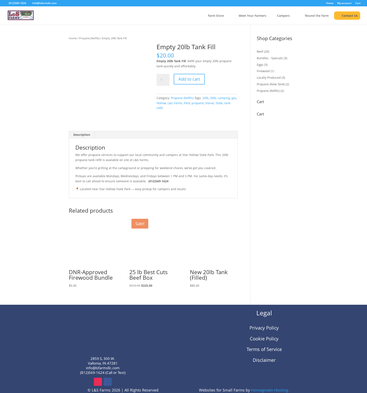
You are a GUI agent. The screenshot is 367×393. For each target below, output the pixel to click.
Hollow (161, 103)
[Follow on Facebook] (108, 382)
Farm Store (216, 16)
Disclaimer (264, 360)
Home (329, 3)
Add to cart (189, 79)
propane (198, 103)
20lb (205, 98)
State (219, 103)
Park (187, 103)
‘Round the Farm (317, 16)
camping (224, 98)
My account (344, 3)
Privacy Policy (264, 327)
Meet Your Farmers (252, 16)
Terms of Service (264, 349)
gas (233, 98)
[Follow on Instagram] (98, 382)
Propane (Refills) (89, 38)
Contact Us (350, 16)
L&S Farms (175, 103)
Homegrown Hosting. (270, 390)
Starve (209, 103)
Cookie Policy (264, 338)
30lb (213, 98)
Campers (283, 16)
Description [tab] (81, 135)
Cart (358, 3)
